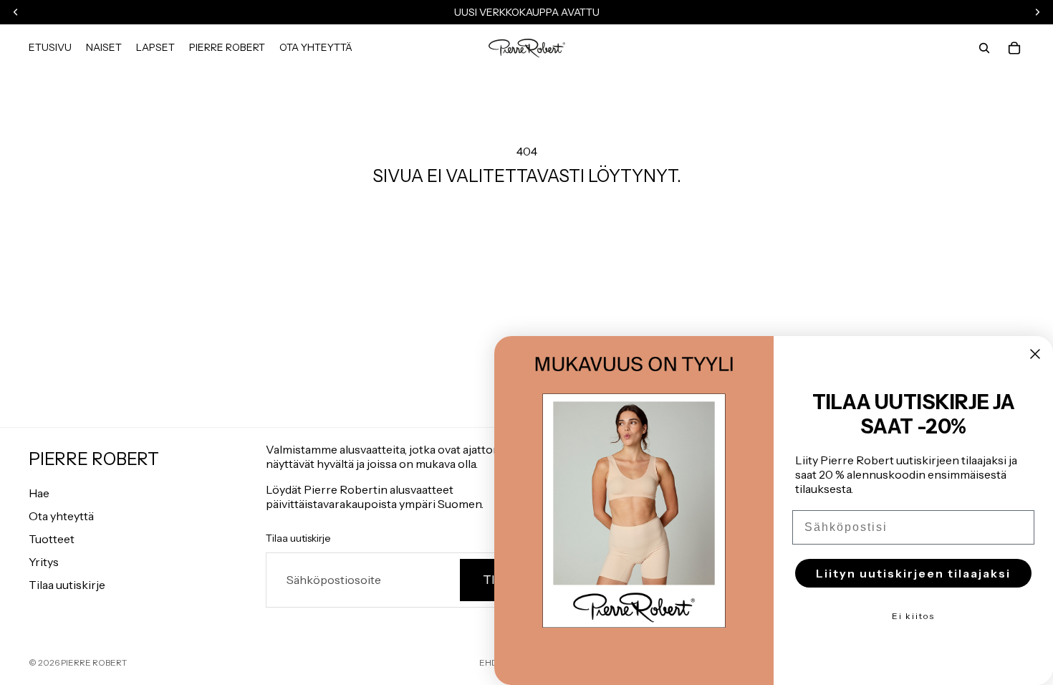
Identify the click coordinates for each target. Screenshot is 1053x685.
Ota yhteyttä (61, 516)
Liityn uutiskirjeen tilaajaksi (913, 573)
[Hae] (984, 48)
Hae (39, 493)
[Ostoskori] (1014, 48)
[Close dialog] (1035, 354)
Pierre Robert (94, 662)
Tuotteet (51, 539)
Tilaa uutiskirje (67, 585)
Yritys (44, 562)
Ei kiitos (913, 615)
